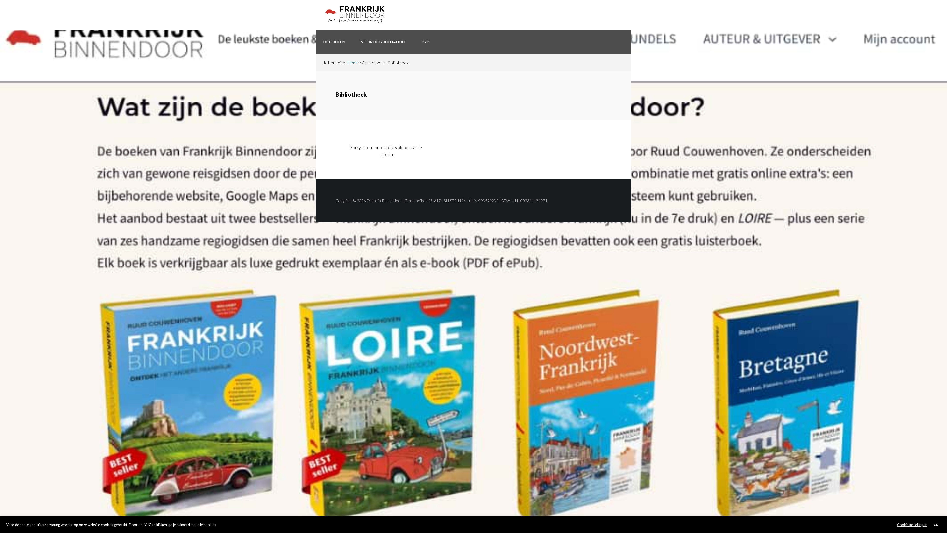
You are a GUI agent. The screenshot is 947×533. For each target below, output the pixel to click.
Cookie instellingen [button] (912, 525)
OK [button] (936, 524)
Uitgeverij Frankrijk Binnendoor (355, 14)
